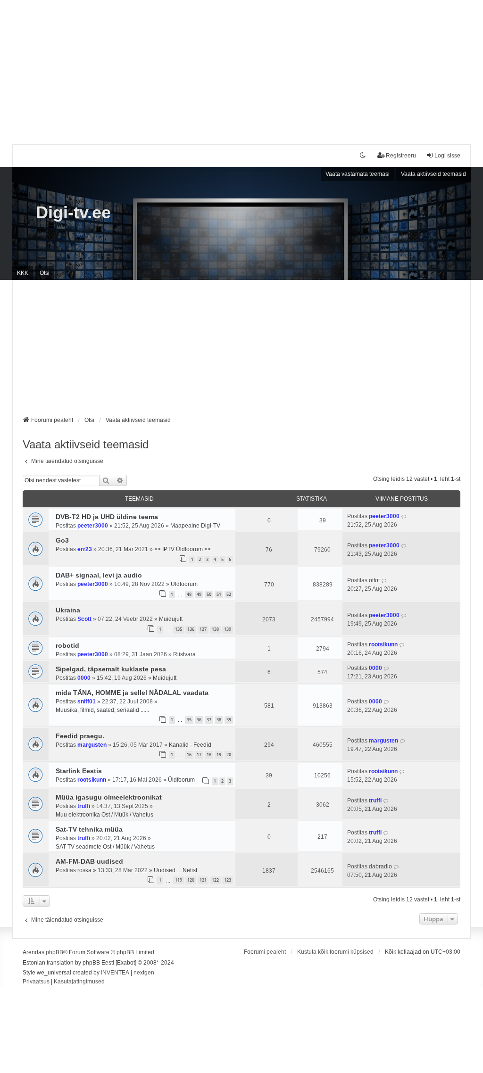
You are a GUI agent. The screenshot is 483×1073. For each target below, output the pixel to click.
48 (189, 594)
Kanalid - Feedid (190, 745)
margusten (92, 745)
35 (189, 720)
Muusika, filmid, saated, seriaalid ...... (102, 710)
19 (219, 754)
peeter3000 (92, 525)
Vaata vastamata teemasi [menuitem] (357, 174)
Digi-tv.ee (73, 212)
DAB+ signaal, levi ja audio (99, 575)
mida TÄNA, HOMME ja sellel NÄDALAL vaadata (132, 692)
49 (199, 594)
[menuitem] (36, 982)
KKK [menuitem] (22, 273)
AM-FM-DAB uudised (89, 861)
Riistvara (184, 654)
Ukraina (68, 610)
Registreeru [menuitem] (401, 155)
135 (178, 629)
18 (209, 754)
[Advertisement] (241, 66)
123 (227, 880)
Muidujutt (171, 619)
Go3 (62, 540)
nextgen (143, 972)
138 (215, 629)
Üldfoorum (184, 584)
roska (84, 870)
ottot (374, 580)
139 (227, 629)
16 (189, 754)
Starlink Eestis (79, 771)
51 (219, 594)
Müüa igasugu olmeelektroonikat (109, 797)
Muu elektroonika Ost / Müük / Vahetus (104, 814)
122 (215, 880)
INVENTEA (115, 972)
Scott (84, 619)
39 (228, 720)
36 (199, 720)
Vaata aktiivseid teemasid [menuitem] (433, 174)
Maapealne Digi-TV (195, 525)
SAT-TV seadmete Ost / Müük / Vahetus (105, 846)
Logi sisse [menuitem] (447, 155)
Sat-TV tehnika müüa (89, 829)
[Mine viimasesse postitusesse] (404, 516)
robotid (67, 645)
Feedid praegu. (80, 736)
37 (209, 720)
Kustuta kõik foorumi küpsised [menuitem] (335, 952)
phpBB (54, 952)
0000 (84, 678)
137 (203, 629)
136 (190, 629)
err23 (84, 549)
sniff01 (86, 701)
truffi (83, 806)
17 (199, 754)
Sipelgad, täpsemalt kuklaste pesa (111, 669)
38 (219, 720)
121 (203, 880)
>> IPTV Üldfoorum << (182, 549)
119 (178, 880)
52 (228, 594)
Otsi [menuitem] (45, 273)
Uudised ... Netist (175, 870)
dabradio (380, 866)
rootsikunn (383, 644)
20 (228, 754)
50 (209, 594)
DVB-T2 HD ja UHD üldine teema (107, 516)
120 (190, 880)
